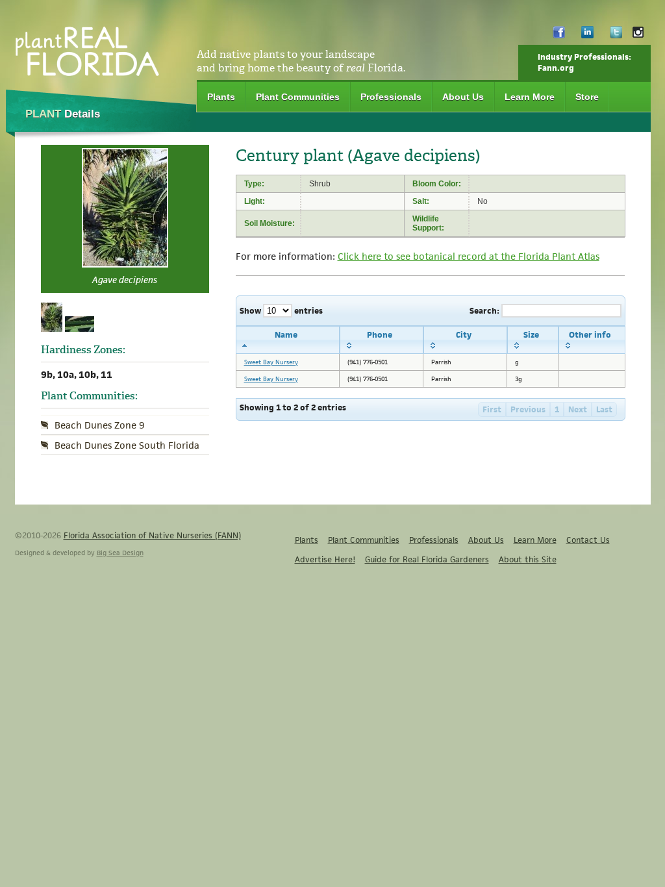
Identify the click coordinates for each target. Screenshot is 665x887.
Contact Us (588, 539)
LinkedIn (587, 35)
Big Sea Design (120, 552)
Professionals (390, 97)
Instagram (638, 35)
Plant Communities (298, 97)
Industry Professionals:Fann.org (584, 62)
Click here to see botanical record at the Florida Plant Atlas (468, 256)
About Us (463, 97)
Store (587, 97)
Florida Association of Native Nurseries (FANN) (152, 535)
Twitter (616, 35)
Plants (221, 97)
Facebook (559, 35)
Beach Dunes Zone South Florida (127, 445)
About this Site (528, 559)
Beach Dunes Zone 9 (99, 425)
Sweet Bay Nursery (271, 362)
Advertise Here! (325, 559)
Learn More (530, 97)
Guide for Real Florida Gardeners (427, 559)
